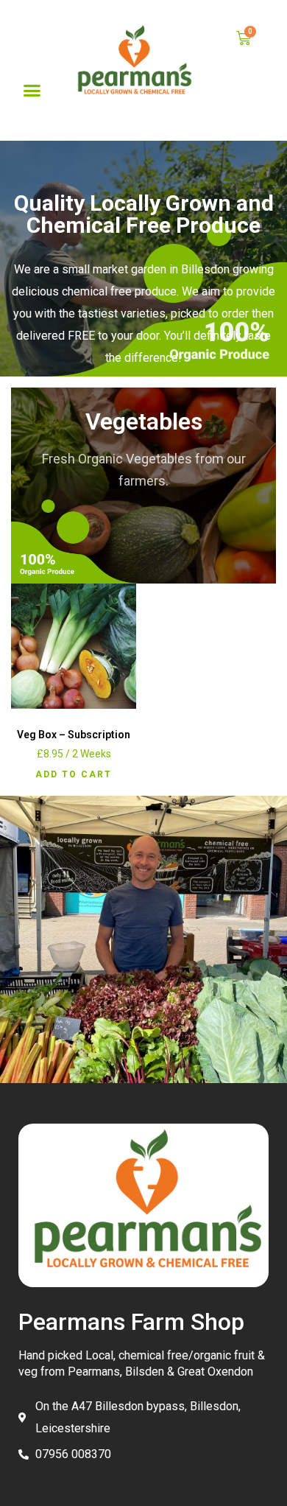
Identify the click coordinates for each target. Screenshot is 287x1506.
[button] (32, 90)
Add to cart (73, 774)
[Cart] (244, 38)
